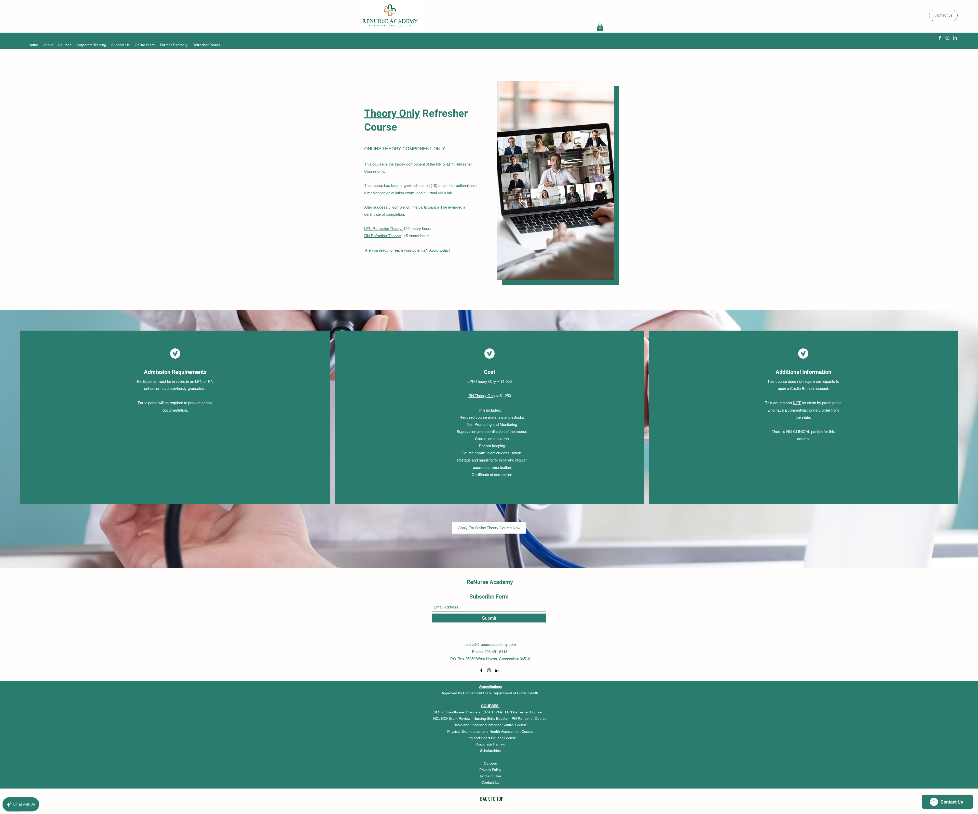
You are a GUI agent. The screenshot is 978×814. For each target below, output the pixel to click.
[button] (600, 27)
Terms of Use (490, 776)
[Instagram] (947, 37)
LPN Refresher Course (526, 712)
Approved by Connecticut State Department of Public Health (490, 693)
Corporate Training (490, 744)
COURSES (490, 706)
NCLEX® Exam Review (452, 718)
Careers (490, 763)
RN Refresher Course (530, 718)
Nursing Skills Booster (491, 718)
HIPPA (498, 712)
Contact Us (490, 782)
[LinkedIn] (955, 37)
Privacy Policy (490, 770)
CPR (487, 712)
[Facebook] (939, 37)
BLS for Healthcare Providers (457, 712)
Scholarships (490, 751)
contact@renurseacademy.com (490, 644)
